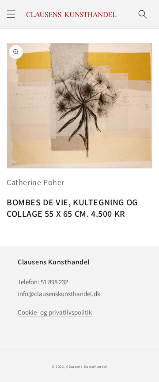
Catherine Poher (35, 182)
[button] (11, 14)
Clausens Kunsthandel (86, 366)
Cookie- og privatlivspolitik (55, 312)
